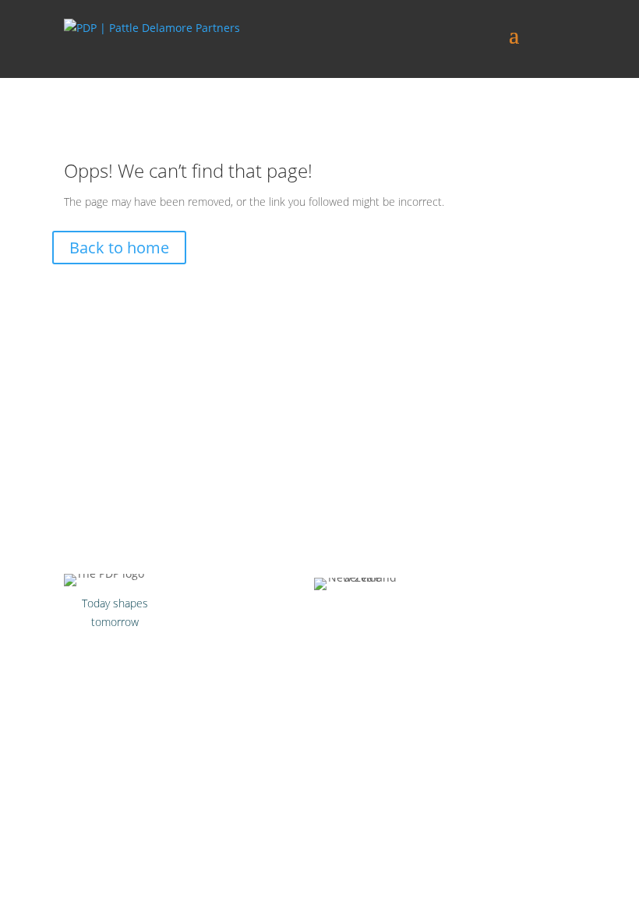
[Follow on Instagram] (115, 651)
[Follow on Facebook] (84, 651)
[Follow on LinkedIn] (146, 651)
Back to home (119, 247)
